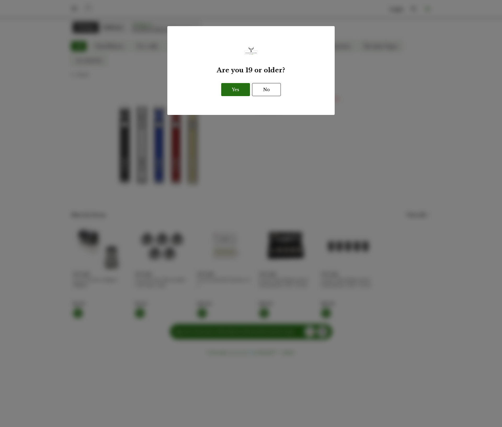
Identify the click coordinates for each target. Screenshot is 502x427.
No (266, 89)
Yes (235, 89)
